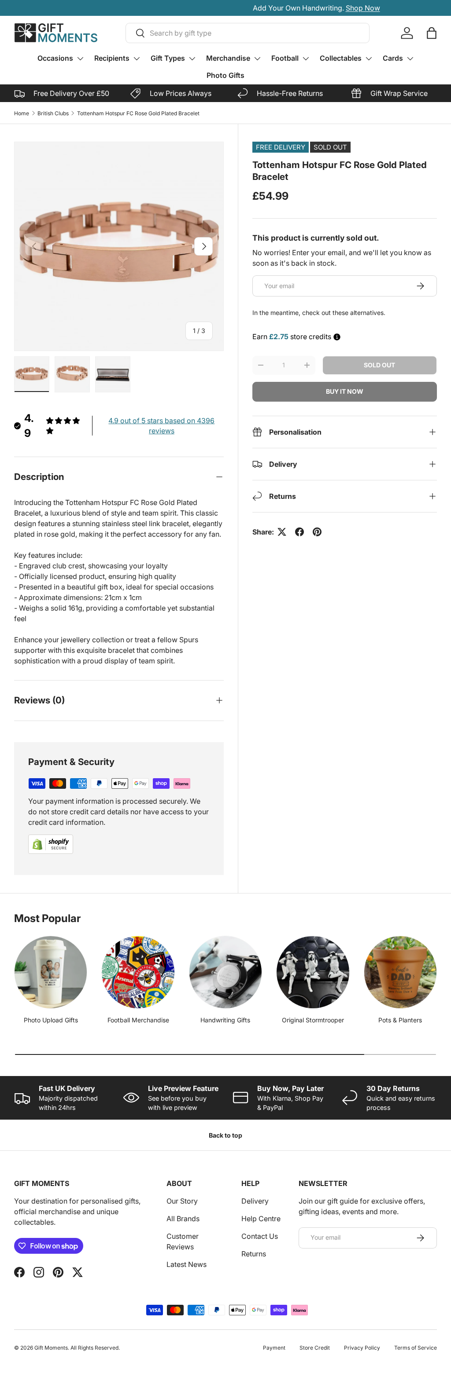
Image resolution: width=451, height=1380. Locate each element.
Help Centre (261, 1218)
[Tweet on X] (282, 532)
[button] (431, 33)
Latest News (186, 1264)
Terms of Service (415, 1347)
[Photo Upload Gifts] (51, 972)
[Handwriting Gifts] (225, 972)
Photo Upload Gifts (51, 1020)
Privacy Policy (362, 1347)
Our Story (182, 1201)
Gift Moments (51, 1347)
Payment (274, 1347)
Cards (393, 58)
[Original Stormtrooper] (313, 972)
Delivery (255, 1201)
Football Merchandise (138, 1020)
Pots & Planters (400, 1020)
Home (21, 113)
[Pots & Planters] (400, 972)
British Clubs (53, 113)
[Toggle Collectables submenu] (368, 58)
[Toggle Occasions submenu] (80, 58)
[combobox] (248, 33)
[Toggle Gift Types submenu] (192, 58)
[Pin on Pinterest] (317, 532)
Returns (253, 1253)
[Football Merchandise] (138, 972)
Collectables (341, 58)
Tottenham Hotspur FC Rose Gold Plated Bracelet (138, 113)
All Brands (183, 1218)
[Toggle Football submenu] (305, 58)
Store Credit (314, 1347)
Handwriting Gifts (225, 1020)
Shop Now (272, 8)
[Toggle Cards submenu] (410, 58)
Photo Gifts (225, 75)
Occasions (55, 58)
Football (285, 58)
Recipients (111, 58)
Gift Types (168, 58)
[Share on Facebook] (299, 532)
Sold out (379, 365)
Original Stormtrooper (313, 1020)
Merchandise (228, 58)
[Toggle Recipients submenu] (136, 58)
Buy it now (344, 391)
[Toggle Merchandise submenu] (257, 58)
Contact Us (259, 1236)
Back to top (225, 1135)
